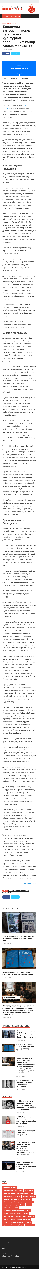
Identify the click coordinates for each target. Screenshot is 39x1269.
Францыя (28, 1222)
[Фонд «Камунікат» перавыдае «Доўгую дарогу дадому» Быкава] (19, 969)
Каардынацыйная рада (11, 1205)
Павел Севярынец (20, 1216)
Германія (12, 1202)
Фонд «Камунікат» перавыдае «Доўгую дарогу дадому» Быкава (25, 1048)
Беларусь (17, 1196)
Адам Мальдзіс (13, 890)
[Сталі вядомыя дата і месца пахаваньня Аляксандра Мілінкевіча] (8, 1081)
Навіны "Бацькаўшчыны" (9, 23)
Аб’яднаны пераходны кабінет (13, 1190)
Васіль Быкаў (15, 1199)
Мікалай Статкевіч (9, 1213)
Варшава (6, 1199)
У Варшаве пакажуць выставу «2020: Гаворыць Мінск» (25, 1133)
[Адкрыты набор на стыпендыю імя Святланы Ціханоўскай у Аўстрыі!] (8, 1162)
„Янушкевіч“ (30, 1225)
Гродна (20, 1202)
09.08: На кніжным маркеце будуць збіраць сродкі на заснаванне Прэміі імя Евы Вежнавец (26, 1105)
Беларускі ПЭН (8, 1196)
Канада (22, 1205)
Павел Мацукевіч (24, 890)
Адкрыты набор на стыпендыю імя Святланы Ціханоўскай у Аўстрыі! (26, 1165)
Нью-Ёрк (25, 1213)
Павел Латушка (8, 1216)
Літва (16, 1208)
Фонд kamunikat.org (16, 1222)
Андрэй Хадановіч (22, 1193)
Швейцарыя (12, 1225)
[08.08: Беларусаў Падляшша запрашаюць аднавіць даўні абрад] (8, 1117)
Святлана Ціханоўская (23, 1219)
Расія (13, 1219)
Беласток (25, 1196)
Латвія (29, 1205)
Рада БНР (6, 1219)
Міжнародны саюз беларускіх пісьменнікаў (17, 1211)
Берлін (32, 1196)
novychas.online (30, 883)
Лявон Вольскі (8, 1208)
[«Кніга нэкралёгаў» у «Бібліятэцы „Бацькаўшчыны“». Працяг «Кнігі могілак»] (19, 934)
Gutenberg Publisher (10, 1188)
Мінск (19, 1213)
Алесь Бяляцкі (29, 1190)
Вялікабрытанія (26, 1199)
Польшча (31, 1216)
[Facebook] (36, 1)
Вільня (6, 1202)
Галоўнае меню (13, 16)
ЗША (31, 1202)
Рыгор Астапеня (8, 892)
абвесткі (21, 1225)
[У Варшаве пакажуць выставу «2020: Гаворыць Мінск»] (8, 1131)
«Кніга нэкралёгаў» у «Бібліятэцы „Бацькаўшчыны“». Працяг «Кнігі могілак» (18, 938)
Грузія (26, 1202)
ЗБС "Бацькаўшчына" (19, 1268)
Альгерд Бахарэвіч (9, 1193)
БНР (31, 1193)
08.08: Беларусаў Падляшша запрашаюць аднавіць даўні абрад (26, 1120)
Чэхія (5, 1225)
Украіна (6, 1222)
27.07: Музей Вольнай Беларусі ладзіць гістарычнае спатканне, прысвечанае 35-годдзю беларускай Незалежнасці (25, 1148)
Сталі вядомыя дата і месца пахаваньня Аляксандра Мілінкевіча (25, 1084)
